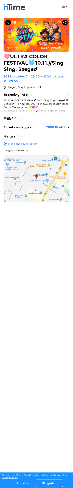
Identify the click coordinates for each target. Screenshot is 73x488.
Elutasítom (22, 483)
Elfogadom (49, 483)
